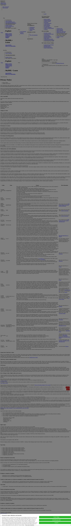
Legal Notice (32, 524)
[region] (35, 520)
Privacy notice (27, 524)
